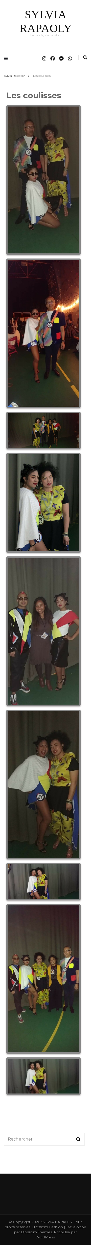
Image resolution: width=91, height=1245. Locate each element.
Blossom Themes (36, 1232)
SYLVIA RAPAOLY (56, 1222)
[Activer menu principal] (7, 58)
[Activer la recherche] (85, 57)
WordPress (45, 1237)
